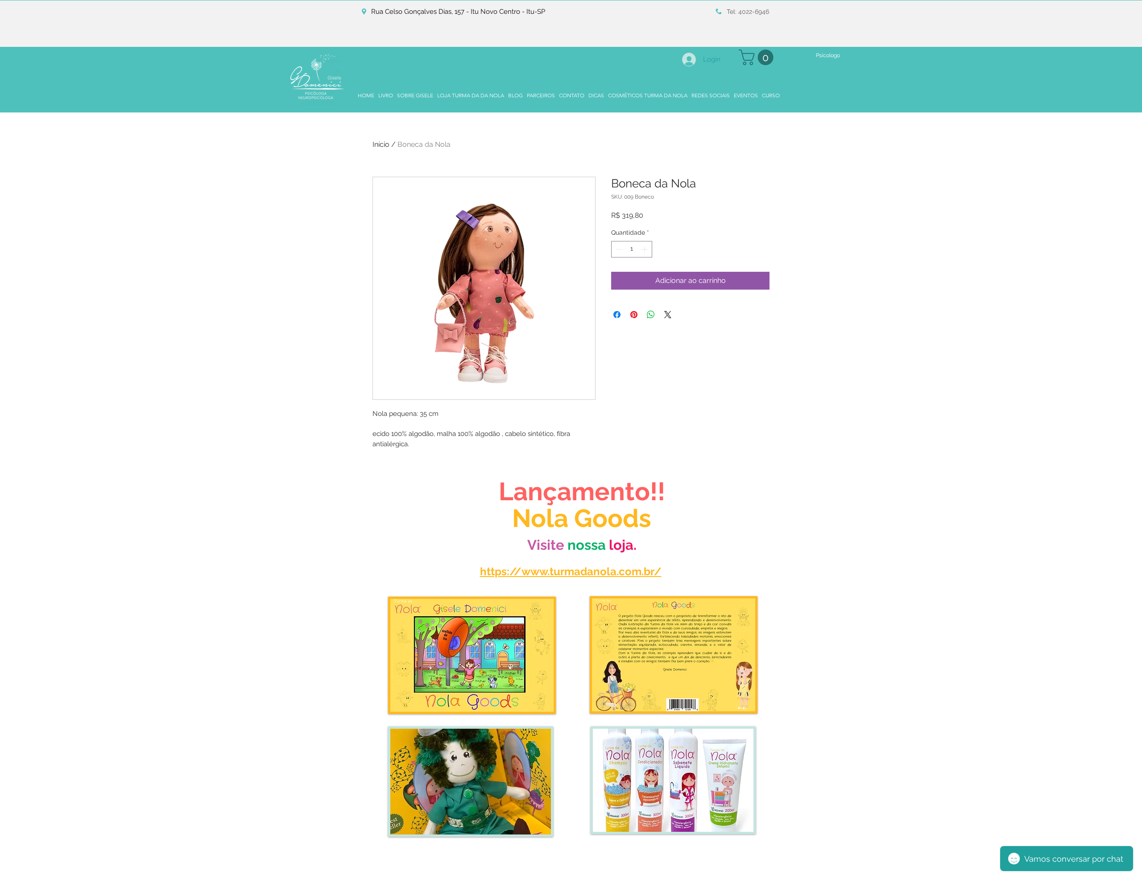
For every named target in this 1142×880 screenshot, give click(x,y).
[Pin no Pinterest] (634, 314)
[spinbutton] (632, 249)
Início (380, 144)
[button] (758, 57)
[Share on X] (667, 314)
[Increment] (645, 249)
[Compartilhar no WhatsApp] (650, 314)
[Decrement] (618, 249)
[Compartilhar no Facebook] (617, 314)
